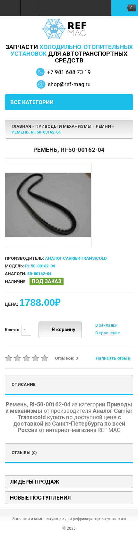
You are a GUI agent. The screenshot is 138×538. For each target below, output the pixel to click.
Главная (21, 126)
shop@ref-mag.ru (69, 84)
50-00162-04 (39, 273)
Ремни (103, 126)
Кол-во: (13, 329)
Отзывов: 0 (66, 358)
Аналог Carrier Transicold (76, 258)
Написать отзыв (113, 358)
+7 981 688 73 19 (69, 72)
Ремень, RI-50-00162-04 (36, 132)
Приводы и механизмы (63, 126)
